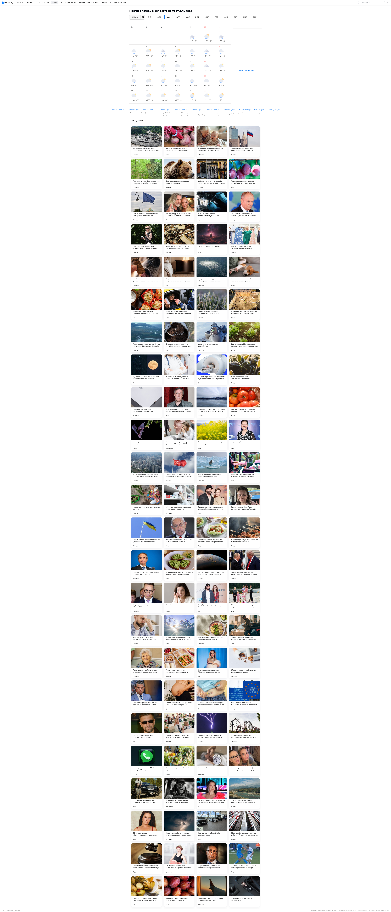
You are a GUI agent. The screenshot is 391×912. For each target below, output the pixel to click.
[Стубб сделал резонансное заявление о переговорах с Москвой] (212, 858)
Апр (178, 17)
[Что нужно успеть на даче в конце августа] (146, 500)
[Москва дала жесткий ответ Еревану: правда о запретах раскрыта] (244, 141)
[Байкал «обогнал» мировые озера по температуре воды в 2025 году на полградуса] (212, 402)
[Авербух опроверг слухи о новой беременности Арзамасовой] (212, 598)
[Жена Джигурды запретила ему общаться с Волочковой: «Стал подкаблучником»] (179, 207)
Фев (159, 17)
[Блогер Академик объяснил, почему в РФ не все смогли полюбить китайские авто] (146, 793)
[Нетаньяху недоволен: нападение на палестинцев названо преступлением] (179, 532)
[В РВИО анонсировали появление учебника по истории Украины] (146, 532)
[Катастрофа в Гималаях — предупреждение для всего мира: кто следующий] (146, 141)
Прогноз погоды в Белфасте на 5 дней (156, 110)
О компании (9, 910)
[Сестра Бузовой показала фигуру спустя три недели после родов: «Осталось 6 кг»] (244, 761)
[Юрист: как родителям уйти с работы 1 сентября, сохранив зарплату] (179, 728)
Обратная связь (362, 910)
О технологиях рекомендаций (347, 910)
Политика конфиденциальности (327, 910)
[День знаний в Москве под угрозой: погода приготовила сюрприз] (146, 239)
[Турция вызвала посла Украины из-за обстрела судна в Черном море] (179, 467)
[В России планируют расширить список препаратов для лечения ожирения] (212, 695)
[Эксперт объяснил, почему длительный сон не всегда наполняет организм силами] (212, 761)
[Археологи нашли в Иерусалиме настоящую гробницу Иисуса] (244, 304)
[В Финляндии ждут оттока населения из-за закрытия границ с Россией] (244, 695)
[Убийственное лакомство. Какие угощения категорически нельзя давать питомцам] (146, 272)
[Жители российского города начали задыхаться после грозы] (179, 826)
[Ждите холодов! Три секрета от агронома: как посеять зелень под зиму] (244, 337)
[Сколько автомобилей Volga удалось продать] (212, 826)
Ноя (245, 17)
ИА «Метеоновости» (383, 910)
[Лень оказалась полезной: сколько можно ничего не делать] (244, 272)
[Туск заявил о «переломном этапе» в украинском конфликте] (244, 207)
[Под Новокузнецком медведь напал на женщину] (179, 174)
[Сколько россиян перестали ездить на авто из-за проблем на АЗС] (244, 630)
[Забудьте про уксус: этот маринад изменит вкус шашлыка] (244, 532)
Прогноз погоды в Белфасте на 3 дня (124, 110)
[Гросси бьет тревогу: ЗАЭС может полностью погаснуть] (146, 565)
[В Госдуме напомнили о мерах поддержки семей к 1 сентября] (244, 598)
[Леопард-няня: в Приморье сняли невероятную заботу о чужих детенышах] (146, 174)
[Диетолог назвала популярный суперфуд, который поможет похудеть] (146, 891)
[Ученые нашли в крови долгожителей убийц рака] (212, 207)
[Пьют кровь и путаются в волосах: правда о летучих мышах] (146, 435)
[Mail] (3, 2)
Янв (149, 17)
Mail (3, 910)
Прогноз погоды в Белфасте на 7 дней (188, 110)
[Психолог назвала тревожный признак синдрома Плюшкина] (179, 239)
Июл (207, 17)
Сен (226, 17)
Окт (235, 17)
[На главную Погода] (9, 2)
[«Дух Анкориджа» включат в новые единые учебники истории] (244, 565)
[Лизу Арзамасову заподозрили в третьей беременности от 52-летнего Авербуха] (212, 500)
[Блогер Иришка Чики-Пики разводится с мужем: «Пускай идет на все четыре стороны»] (244, 500)
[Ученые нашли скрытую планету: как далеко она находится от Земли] (212, 565)
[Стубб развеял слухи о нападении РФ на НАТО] (146, 598)
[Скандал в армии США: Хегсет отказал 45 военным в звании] (146, 695)
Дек (254, 17)
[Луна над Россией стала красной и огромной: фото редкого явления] (146, 369)
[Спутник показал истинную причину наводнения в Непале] (244, 793)
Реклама (17, 910)
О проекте (314, 910)
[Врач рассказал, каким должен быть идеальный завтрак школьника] (212, 630)
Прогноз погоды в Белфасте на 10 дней (220, 110)
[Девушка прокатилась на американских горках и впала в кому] (244, 728)
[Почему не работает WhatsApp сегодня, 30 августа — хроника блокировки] (146, 761)
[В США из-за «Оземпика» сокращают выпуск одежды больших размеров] (244, 239)
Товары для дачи (274, 110)
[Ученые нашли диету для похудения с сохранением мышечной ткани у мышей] (179, 663)
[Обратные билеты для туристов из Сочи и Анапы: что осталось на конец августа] (244, 826)
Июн (197, 17)
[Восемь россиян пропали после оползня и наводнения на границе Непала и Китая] (146, 467)
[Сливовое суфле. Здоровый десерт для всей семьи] (179, 891)
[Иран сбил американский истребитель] (212, 337)
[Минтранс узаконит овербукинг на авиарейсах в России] (212, 891)
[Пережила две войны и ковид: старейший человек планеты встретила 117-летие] (146, 663)
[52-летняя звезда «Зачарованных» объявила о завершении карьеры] (146, 826)
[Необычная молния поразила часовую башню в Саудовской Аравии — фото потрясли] (212, 728)
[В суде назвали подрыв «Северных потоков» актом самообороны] (212, 272)
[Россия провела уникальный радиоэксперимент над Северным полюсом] (212, 467)
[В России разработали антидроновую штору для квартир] (146, 402)
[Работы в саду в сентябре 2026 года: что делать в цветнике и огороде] (179, 761)
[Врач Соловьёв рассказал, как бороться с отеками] (179, 598)
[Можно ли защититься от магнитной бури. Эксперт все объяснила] (146, 630)
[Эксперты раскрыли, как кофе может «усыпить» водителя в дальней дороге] (244, 467)
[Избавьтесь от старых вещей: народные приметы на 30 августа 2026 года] (212, 174)
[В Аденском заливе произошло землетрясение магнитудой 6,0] (179, 630)
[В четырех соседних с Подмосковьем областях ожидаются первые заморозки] (244, 369)
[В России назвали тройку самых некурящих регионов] (244, 663)
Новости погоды (245, 110)
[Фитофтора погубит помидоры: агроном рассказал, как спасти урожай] (244, 402)
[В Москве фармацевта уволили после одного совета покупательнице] (179, 500)
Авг (216, 17)
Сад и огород (259, 110)
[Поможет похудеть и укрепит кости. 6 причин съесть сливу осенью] (244, 174)
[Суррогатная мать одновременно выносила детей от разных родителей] (179, 695)
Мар (169, 17)
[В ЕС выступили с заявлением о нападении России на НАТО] (146, 207)
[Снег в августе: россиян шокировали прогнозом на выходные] (212, 304)
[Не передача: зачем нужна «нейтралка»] (244, 891)
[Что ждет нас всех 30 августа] (212, 239)
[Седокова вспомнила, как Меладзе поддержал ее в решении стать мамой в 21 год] (212, 663)
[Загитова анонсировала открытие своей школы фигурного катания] (212, 793)
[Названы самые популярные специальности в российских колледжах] (179, 369)
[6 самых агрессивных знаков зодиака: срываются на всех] (179, 793)
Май (188, 17)
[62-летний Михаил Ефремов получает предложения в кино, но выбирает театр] (179, 402)
